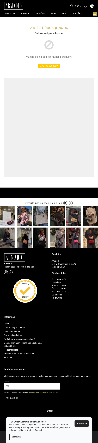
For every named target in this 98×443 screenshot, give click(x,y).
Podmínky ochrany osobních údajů (19, 339)
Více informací (35, 430)
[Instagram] (65, 203)
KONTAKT (9, 357)
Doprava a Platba (12, 331)
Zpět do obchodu (49, 66)
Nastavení (16, 437)
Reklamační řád (11, 350)
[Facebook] (71, 203)
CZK (77, 6)
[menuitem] (10, 13)
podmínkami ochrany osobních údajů (44, 392)
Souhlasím (81, 423)
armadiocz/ (6, 273)
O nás (6, 324)
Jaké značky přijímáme (14, 327)
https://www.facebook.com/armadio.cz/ (11, 273)
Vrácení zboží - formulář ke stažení (19, 354)
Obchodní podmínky (13, 335)
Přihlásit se (12, 398)
